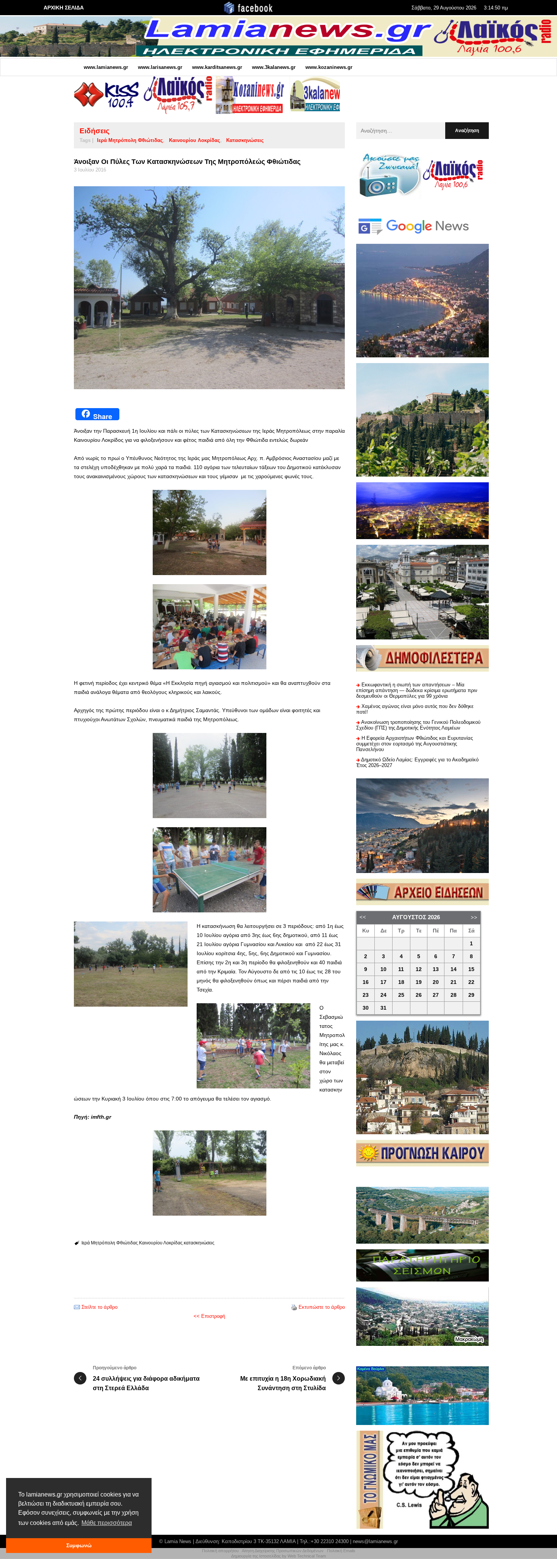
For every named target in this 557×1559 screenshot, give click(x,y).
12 (419, 969)
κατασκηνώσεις (245, 140)
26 (419, 995)
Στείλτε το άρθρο (99, 1307)
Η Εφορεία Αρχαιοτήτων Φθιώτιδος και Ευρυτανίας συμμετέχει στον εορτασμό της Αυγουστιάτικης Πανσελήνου (414, 743)
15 (471, 969)
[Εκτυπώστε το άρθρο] (294, 1307)
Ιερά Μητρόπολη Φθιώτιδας (130, 140)
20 (436, 982)
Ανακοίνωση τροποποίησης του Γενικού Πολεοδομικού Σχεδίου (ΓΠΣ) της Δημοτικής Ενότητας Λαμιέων (418, 725)
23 (366, 995)
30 (366, 1008)
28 (454, 995)
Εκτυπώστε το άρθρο (322, 1307)
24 (383, 995)
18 (401, 982)
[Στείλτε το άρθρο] (77, 1307)
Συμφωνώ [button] (79, 1545)
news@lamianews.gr (375, 1541)
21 (454, 982)
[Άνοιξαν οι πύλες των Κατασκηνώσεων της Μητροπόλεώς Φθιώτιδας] (209, 287)
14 (454, 969)
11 (401, 969)
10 (383, 969)
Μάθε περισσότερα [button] (106, 1523)
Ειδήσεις (95, 131)
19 (419, 982)
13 (436, 969)
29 (471, 995)
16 (366, 982)
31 (383, 1008)
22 (471, 982)
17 (383, 982)
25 (401, 995)
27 (436, 995)
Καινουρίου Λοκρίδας (194, 140)
